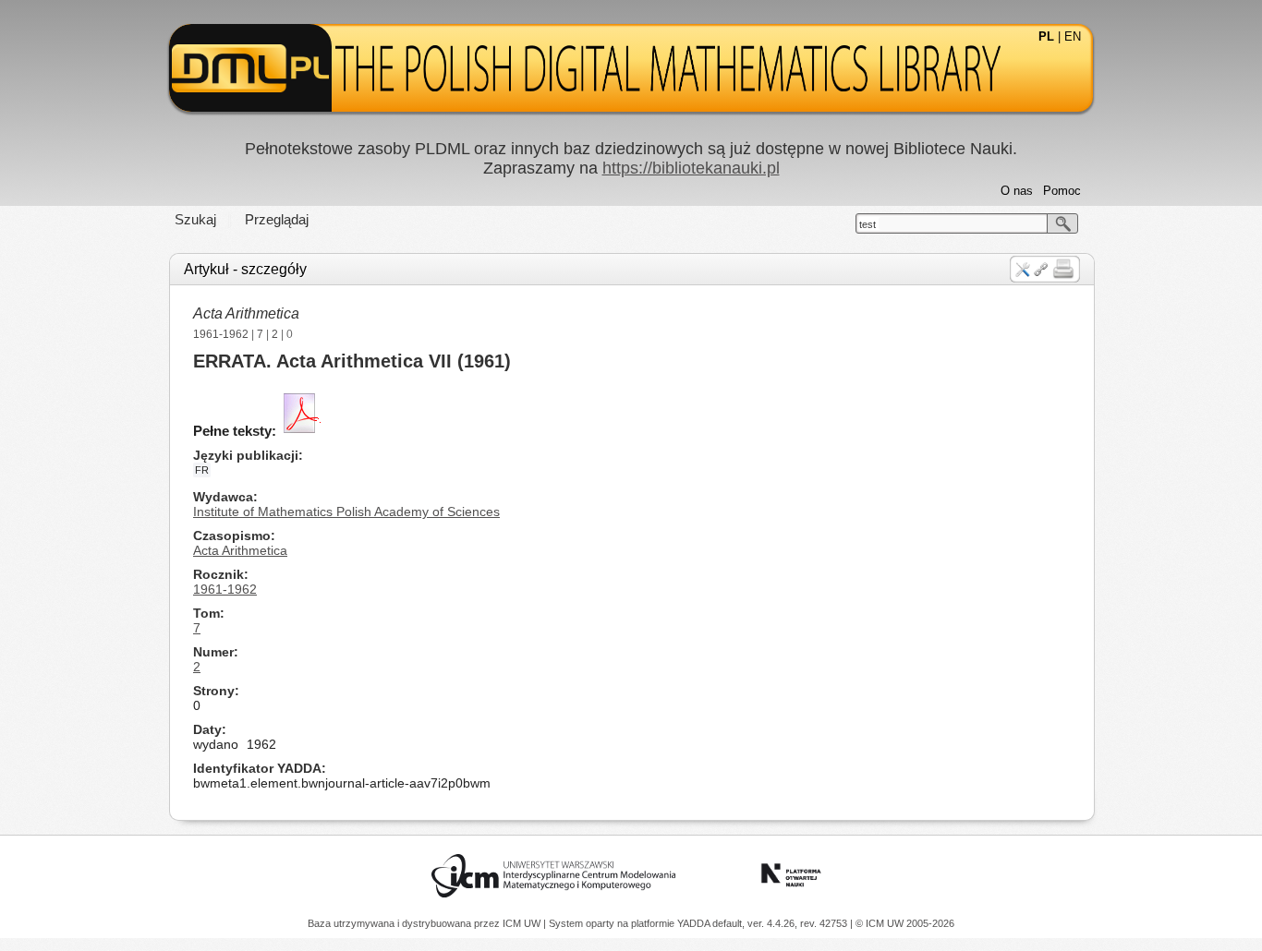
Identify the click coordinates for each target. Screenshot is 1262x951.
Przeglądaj (277, 219)
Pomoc (1062, 191)
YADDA (694, 923)
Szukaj (195, 219)
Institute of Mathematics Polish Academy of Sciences (346, 511)
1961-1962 (221, 334)
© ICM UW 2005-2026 (904, 923)
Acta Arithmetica (246, 313)
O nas (1017, 191)
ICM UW (523, 923)
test (867, 224)
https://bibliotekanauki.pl (691, 168)
